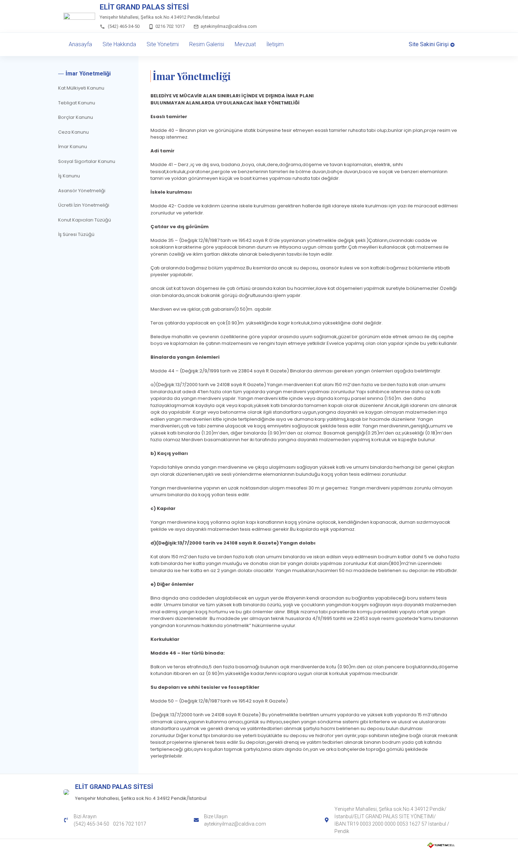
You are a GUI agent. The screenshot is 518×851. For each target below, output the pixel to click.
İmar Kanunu (72, 146)
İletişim (275, 44)
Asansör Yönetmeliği (81, 190)
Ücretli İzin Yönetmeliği (83, 205)
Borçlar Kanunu (75, 117)
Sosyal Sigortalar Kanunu (86, 161)
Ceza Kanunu (73, 132)
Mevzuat (245, 44)
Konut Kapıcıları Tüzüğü (84, 220)
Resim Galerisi (206, 44)
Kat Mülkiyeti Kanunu (81, 88)
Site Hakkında (119, 44)
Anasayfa (80, 44)
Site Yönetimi (163, 44)
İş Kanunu (69, 175)
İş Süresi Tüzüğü (76, 234)
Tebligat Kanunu (76, 102)
